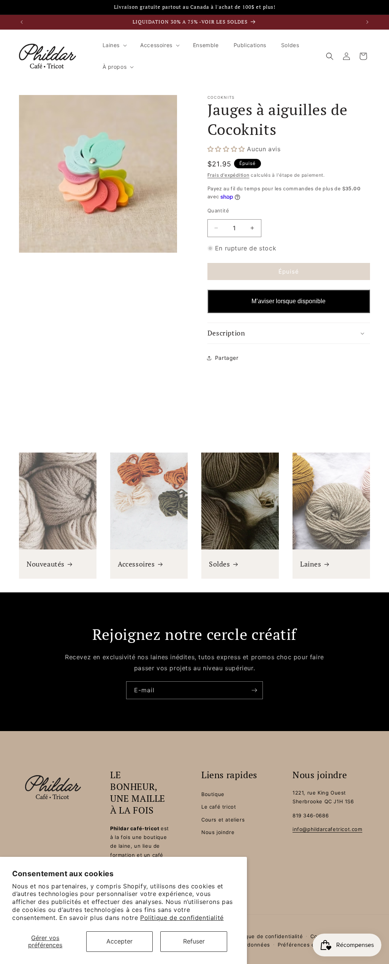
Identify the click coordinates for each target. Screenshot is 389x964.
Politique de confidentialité (182, 917)
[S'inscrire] (254, 690)
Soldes (219, 564)
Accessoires (136, 564)
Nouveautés (46, 564)
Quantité (218, 210)
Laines (310, 564)
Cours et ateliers (223, 820)
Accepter (119, 941)
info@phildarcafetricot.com (327, 829)
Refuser (194, 941)
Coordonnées (252, 945)
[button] (114, 45)
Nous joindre (217, 832)
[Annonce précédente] (21, 22)
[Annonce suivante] (367, 22)
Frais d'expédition (228, 175)
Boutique (213, 794)
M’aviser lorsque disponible (288, 301)
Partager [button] (227, 358)
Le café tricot (218, 807)
